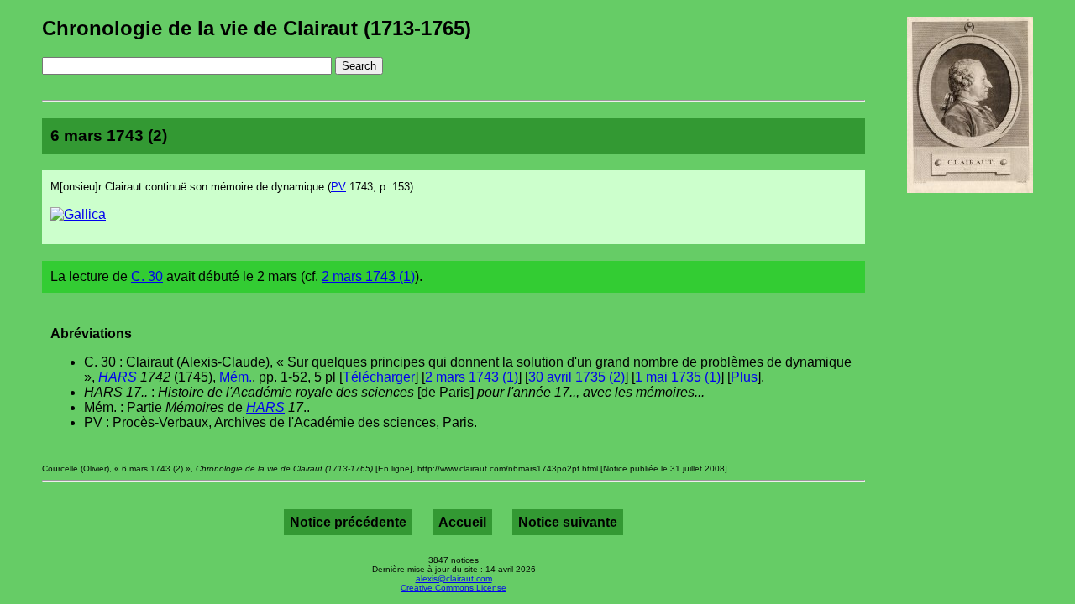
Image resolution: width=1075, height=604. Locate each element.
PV (338, 186)
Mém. (235, 377)
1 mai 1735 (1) (678, 377)
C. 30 (147, 276)
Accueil (462, 522)
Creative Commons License (453, 587)
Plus (744, 377)
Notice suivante (567, 522)
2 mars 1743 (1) (368, 276)
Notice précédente (348, 522)
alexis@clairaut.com (454, 578)
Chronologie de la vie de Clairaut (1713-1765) (256, 28)
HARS (117, 377)
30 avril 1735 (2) (576, 377)
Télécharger (379, 377)
